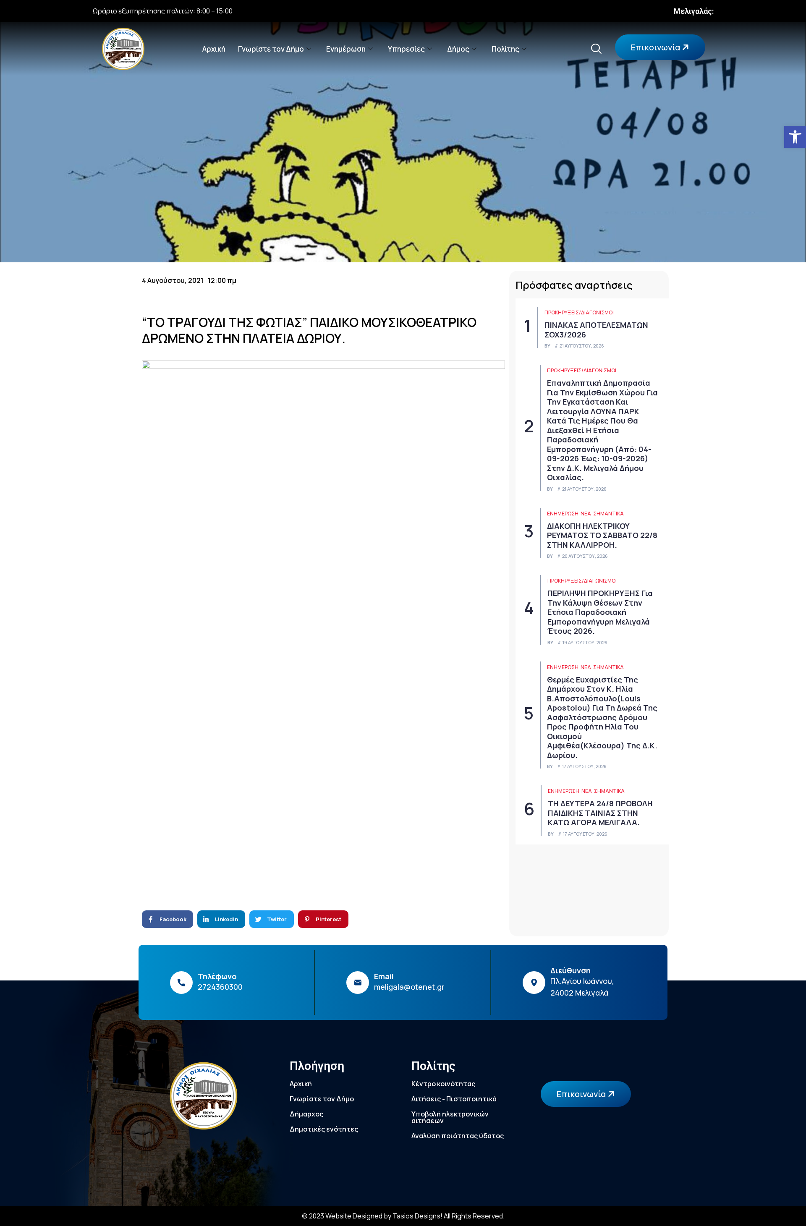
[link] (795, 137)
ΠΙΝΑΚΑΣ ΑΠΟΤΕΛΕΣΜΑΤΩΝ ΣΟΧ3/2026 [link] (596, 330)
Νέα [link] (586, 513)
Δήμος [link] (458, 49)
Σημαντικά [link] (608, 513)
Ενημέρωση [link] (346, 49)
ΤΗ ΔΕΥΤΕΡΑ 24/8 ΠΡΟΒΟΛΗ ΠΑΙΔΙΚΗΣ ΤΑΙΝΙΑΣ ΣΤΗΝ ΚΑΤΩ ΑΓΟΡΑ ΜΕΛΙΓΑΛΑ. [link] (600, 812)
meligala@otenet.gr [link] (409, 987)
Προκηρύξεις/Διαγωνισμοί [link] (579, 312)
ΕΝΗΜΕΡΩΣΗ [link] (562, 513)
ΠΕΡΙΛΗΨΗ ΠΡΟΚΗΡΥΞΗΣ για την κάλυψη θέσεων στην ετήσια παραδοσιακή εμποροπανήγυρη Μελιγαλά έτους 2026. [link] (600, 612)
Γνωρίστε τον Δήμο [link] (271, 49)
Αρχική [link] (213, 49)
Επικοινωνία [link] (656, 47)
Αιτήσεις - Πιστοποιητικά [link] (454, 1098)
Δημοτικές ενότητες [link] (324, 1129)
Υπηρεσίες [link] (406, 49)
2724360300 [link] (220, 987)
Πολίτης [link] (505, 49)
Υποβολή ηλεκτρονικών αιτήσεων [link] (450, 1117)
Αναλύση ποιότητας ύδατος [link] (457, 1135)
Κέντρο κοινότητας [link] (443, 1083)
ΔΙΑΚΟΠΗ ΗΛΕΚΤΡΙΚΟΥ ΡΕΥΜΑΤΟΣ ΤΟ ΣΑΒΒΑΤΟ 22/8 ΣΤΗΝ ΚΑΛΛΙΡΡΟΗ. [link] (602, 535)
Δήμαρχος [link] (306, 1114)
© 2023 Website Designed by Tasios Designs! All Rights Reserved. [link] (403, 1216)
